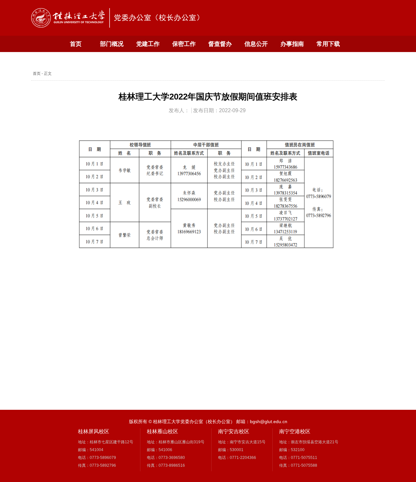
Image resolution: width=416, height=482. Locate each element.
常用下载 (328, 44)
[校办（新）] (117, 18)
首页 (76, 44)
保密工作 (184, 44)
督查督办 (220, 44)
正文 (48, 73)
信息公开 (256, 44)
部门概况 (112, 44)
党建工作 (148, 44)
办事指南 (292, 44)
